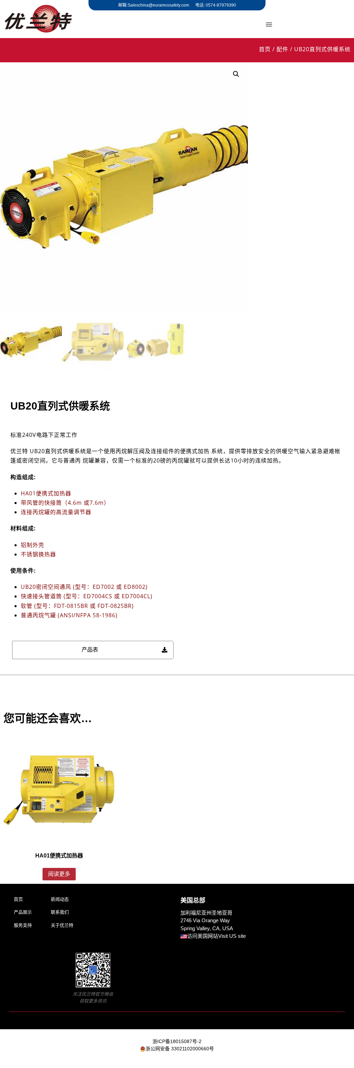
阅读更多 (59, 874)
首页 (265, 49)
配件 (282, 49)
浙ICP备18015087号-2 (177, 1041)
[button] (269, 24)
